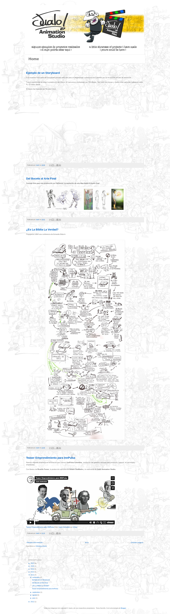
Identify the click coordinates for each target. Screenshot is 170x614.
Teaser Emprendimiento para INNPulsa (40, 527)
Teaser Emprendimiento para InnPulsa (50, 457)
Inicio (87, 542)
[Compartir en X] (55, 165)
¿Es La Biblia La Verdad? (42, 229)
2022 (32, 563)
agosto (34, 595)
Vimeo (75, 527)
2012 (32, 602)
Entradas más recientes (35, 542)
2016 (32, 569)
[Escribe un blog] (53, 165)
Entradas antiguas (137, 542)
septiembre (36, 592)
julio (34, 598)
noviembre (36, 577)
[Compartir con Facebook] (57, 165)
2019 (32, 566)
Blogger (123, 608)
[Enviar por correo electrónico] (50, 165)
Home (33, 59)
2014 (32, 572)
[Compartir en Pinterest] (60, 165)
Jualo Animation (64, 527)
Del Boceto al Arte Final (41, 178)
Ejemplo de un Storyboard (43, 72)
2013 (32, 575)
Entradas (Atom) (41, 546)
